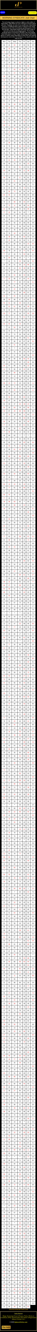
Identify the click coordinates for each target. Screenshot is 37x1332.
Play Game (6, 1327)
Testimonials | (16, 1317)
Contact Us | (21, 1319)
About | (14, 1319)
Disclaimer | (25, 1317)
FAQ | (10, 1317)
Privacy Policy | (24, 1316)
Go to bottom (32, 13)
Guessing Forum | (13, 1316)
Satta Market (18, 1313)
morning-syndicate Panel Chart (18, 1309)
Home (3, 12)
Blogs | (5, 1316)
